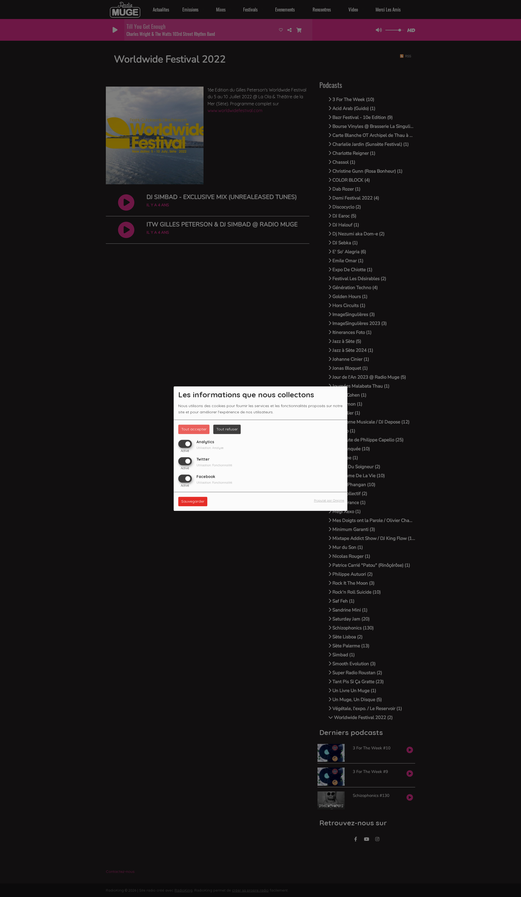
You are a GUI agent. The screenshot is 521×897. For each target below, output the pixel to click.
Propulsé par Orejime (329, 500)
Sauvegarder (192, 501)
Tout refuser (227, 429)
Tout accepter (194, 429)
